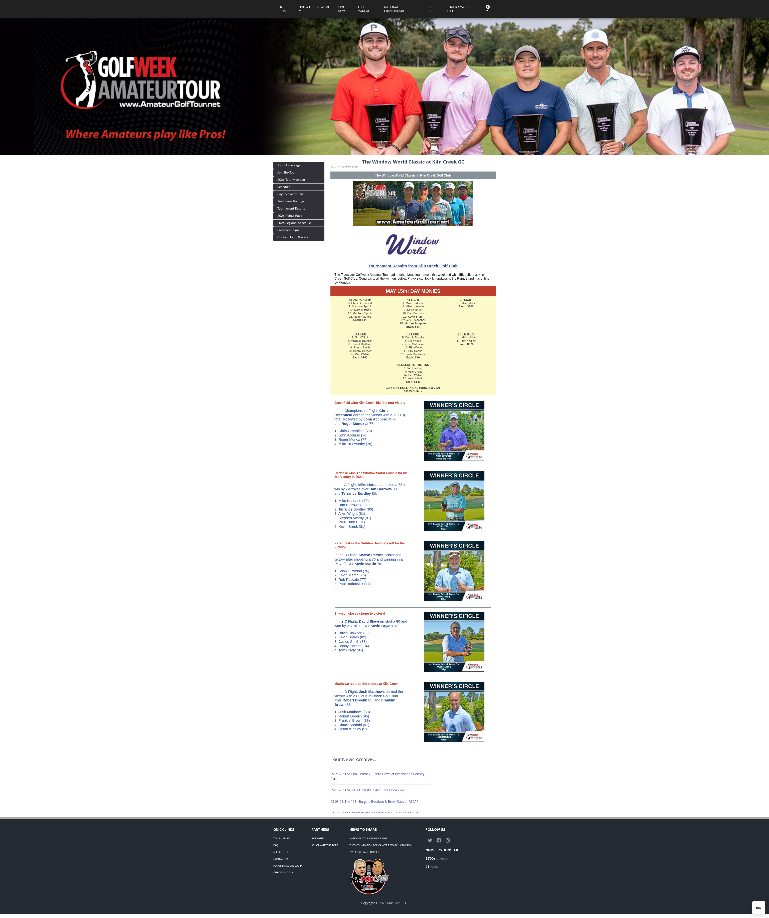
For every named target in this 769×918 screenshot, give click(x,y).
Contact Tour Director (292, 237)
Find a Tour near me (314, 7)
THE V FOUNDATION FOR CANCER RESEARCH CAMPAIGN (381, 845)
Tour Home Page (288, 165)
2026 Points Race (289, 215)
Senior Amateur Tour (459, 9)
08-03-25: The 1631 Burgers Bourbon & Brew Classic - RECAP (374, 801)
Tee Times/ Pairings (290, 201)
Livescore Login (288, 230)
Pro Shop (430, 9)
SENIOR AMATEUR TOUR (324, 845)
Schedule (283, 187)
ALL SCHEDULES (282, 852)
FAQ (275, 845)
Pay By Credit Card (290, 194)
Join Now (341, 9)
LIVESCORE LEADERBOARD (364, 852)
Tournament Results (291, 208)
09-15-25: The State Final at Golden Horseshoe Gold (367, 790)
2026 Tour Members (291, 179)
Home (284, 11)
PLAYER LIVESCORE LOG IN (288, 865)
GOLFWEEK (317, 838)
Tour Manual (364, 9)
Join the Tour (286, 172)
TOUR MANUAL (282, 838)
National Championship (395, 9)
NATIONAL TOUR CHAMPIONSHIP (368, 838)
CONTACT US (280, 859)
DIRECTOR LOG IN (283, 872)
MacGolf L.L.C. (397, 903)
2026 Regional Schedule (294, 223)
